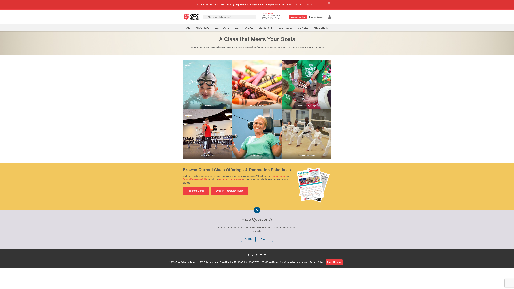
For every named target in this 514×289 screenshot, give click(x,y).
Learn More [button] (222, 28)
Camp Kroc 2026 (244, 28)
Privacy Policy (316, 262)
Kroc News (202, 28)
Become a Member (298, 17)
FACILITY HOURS (268, 14)
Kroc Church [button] (322, 28)
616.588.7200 (252, 262)
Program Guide (278, 176)
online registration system (230, 179)
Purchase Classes (316, 17)
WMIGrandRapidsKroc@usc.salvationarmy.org (284, 262)
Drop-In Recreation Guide (195, 179)
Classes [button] (303, 28)
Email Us (264, 239)
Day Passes (285, 28)
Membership (266, 28)
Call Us (248, 239)
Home (187, 28)
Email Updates (334, 262)
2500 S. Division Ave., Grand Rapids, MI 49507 (220, 262)
